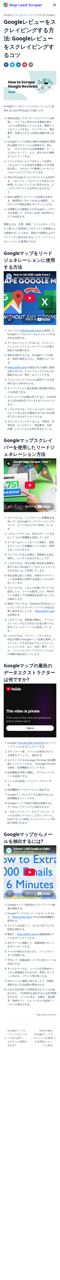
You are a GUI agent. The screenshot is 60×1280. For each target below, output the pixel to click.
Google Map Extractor (31, 743)
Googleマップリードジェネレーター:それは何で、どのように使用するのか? (17, 1038)
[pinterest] (24, 64)
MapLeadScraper (32, 330)
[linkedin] (18, 64)
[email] (30, 64)
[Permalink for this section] (25, 267)
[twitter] (12, 64)
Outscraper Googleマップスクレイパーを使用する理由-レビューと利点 (43, 1038)
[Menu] (54, 5)
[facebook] (6, 64)
